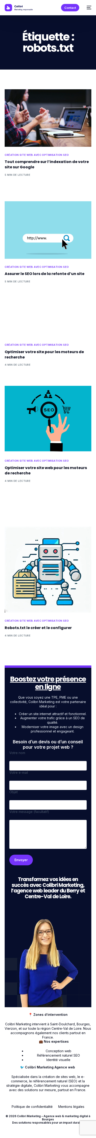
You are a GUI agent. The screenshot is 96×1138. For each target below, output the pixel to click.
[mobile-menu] (87, 7)
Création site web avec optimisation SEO (37, 155)
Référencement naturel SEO (58, 1055)
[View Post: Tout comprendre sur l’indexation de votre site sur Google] (48, 118)
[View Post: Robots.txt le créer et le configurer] (48, 570)
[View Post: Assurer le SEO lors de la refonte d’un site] (48, 230)
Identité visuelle (58, 1060)
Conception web (58, 1051)
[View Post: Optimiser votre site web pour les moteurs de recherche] (48, 419)
